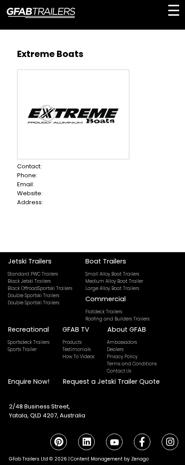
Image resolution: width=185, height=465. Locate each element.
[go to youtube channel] (114, 442)
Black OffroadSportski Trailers (40, 288)
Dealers (115, 349)
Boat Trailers (105, 261)
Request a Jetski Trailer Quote (111, 381)
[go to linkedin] (86, 442)
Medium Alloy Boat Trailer (114, 281)
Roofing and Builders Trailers (117, 319)
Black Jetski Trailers (29, 281)
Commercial (105, 298)
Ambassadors (122, 342)
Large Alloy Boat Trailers (112, 288)
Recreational (28, 329)
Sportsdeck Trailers (28, 342)
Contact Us (119, 371)
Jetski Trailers (30, 261)
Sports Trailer (22, 349)
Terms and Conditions (132, 363)
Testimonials (76, 349)
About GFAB (126, 329)
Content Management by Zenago (109, 459)
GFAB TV (75, 329)
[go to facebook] (142, 442)
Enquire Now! (28, 381)
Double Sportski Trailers (33, 295)
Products (72, 342)
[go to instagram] (170, 442)
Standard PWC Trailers (33, 274)
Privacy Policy (122, 356)
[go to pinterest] (58, 442)
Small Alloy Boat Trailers (112, 274)
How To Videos (78, 356)
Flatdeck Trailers (103, 311)
